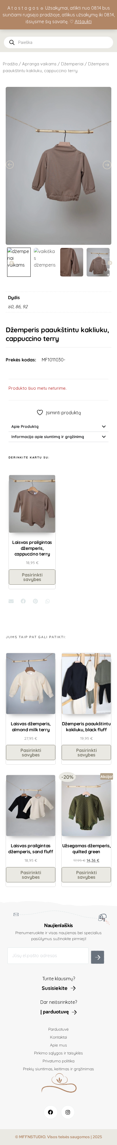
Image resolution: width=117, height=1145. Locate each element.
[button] (11, 601)
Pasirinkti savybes (32, 577)
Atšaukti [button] (83, 21)
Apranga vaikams (39, 64)
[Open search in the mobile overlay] (58, 42)
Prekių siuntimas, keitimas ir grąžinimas (58, 1068)
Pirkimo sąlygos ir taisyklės (58, 1053)
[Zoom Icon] (58, 166)
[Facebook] (51, 1112)
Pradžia (10, 64)
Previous (9, 260)
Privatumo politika (58, 1060)
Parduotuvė (58, 1029)
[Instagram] (68, 1112)
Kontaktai (58, 1037)
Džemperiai (72, 64)
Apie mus (58, 1045)
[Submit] (97, 957)
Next (107, 260)
